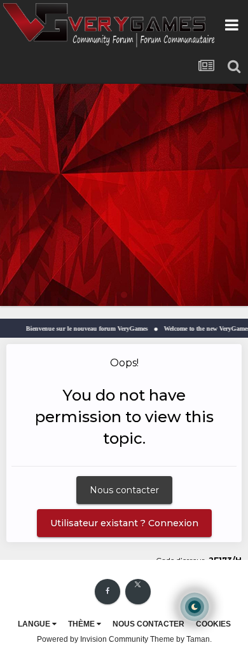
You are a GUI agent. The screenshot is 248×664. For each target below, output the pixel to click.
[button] (204, 195)
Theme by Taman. (181, 639)
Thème (82, 624)
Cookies (213, 624)
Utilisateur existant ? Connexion (124, 523)
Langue (35, 624)
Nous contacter (124, 490)
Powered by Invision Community (92, 639)
